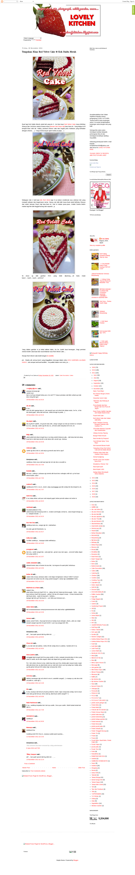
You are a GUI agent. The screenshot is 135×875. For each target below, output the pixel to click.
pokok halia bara (97, 714)
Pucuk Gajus (96, 744)
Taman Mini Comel (97, 784)
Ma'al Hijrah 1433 (98, 469)
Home (54, 767)
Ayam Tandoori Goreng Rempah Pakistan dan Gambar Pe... (101, 424)
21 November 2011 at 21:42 (35, 736)
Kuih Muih (95, 646)
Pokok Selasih (96, 728)
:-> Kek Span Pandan (104, 322)
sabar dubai (30, 607)
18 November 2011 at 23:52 (35, 625)
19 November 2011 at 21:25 (35, 669)
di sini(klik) (50, 356)
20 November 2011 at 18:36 (35, 721)
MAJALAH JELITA (97, 653)
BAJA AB (94, 535)
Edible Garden (96, 594)
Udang (94, 798)
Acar (93, 505)
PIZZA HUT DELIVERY (99, 700)
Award (93, 530)
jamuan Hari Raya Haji (57, 126)
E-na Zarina (105, 239)
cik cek (28, 406)
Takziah (94, 775)
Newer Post (26, 767)
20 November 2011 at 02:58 (35, 696)
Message (94, 665)
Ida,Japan (29, 421)
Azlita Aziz (29, 538)
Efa (27, 689)
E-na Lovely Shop (94, 163)
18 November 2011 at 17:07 (35, 489)
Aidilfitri (94, 507)
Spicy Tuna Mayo (98, 391)
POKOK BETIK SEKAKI (99, 710)
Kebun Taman (96, 629)
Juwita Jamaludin (31, 563)
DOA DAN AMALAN (97, 592)
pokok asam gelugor (98, 703)
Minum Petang (96, 672)
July (95, 378)
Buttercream (95, 566)
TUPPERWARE (96, 794)
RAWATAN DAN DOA (98, 756)
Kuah (93, 644)
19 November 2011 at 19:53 (35, 648)
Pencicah (94, 691)
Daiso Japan (95, 585)
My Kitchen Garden (97, 681)
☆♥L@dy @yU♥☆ (32, 388)
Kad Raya (95, 627)
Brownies (94, 554)
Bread (93, 549)
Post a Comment (29, 763)
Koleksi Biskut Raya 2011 (99, 639)
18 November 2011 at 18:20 (35, 501)
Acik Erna (29, 496)
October (96, 386)
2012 (93, 478)
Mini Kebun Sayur (97, 669)
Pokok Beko (95, 705)
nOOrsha (29, 676)
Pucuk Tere (95, 749)
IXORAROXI (30, 716)
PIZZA (94, 695)
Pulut (93, 751)
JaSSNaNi (29, 507)
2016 (93, 488)
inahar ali (29, 574)
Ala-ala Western (97, 521)
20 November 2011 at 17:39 (35, 710)
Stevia (93, 770)
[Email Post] (24, 377)
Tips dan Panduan (97, 789)
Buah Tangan (96, 559)
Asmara (28, 618)
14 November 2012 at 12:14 (35, 759)
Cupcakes (95, 582)
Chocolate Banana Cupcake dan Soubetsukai (102, 429)
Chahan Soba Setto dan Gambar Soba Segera (100, 453)
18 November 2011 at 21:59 (35, 568)
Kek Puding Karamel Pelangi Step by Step (105, 255)
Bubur (93, 561)
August (96, 380)
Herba (93, 613)
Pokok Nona (95, 724)
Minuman (94, 674)
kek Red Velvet (45, 200)
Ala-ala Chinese (96, 512)
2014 (93, 483)
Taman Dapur (96, 782)
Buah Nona (95, 556)
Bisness (94, 547)
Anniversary (95, 528)
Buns (93, 563)
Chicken (94, 575)
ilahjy (28, 434)
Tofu (93, 791)
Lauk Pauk (95, 648)
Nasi (93, 684)
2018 (93, 494)
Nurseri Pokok (96, 686)
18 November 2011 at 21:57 (35, 556)
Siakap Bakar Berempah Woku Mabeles (100, 473)
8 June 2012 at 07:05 (33, 748)
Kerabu (94, 634)
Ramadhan (95, 754)
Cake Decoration (64, 375)
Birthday (94, 542)
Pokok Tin (95, 733)
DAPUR (94, 587)
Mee (93, 660)
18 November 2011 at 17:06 (35, 478)
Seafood (94, 765)
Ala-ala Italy (95, 514)
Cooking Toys (96, 580)
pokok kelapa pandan (98, 719)
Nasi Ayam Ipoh (98, 466)
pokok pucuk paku (97, 726)
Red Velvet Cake (69, 124)
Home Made (95, 615)
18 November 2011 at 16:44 (35, 442)
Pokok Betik (95, 707)
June (95, 375)
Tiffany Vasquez (31, 754)
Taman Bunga (96, 777)
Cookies (94, 578)
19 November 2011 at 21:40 (35, 683)
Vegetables (95, 803)
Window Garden (97, 805)
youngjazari (30, 549)
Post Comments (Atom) (38, 771)
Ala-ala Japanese (97, 516)
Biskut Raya (95, 545)
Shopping (94, 768)
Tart (93, 787)
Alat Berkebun (96, 523)
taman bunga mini (97, 780)
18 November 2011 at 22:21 (35, 581)
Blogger (75, 860)
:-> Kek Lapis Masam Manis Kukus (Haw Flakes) (104, 343)
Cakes (71, 375)
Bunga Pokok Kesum (99, 435)
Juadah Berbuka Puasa (99, 625)
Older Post (81, 767)
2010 (93, 370)
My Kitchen (95, 679)
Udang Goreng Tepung (100, 433)
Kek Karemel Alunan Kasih (101, 445)
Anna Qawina (30, 654)
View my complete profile (97, 245)
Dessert (94, 589)
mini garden (95, 667)
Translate (38, 40)
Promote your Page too (95, 167)
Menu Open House (97, 662)
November (97, 388)
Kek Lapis (95, 632)
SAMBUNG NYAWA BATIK (100, 761)
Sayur (93, 763)
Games (94, 603)
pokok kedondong (97, 717)
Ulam (93, 801)
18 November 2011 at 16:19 (35, 399)
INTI (93, 622)
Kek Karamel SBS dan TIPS (105, 332)
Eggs (93, 596)
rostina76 (29, 484)
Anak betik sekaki (97, 526)
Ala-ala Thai (95, 519)
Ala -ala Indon (96, 509)
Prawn (93, 735)
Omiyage (94, 688)
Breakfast (94, 552)
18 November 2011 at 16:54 (35, 453)
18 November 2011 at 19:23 (35, 516)
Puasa (94, 738)
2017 (93, 491)
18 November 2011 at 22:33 (35, 600)
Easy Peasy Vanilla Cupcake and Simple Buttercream (102, 412)
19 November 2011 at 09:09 (35, 637)
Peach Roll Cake (98, 415)
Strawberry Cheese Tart (100, 464)
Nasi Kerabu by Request (101, 438)
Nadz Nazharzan (31, 702)
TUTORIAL (95, 796)
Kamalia (28, 471)
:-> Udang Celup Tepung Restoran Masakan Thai (105, 280)
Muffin (93, 677)
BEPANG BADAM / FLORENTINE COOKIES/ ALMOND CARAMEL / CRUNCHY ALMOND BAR (101, 293)
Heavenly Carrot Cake (100, 398)
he (92, 611)
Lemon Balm (95, 651)
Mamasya (29, 727)
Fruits (93, 601)
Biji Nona (94, 540)
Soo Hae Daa (30, 522)
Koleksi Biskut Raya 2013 (100, 641)
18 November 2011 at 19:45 (35, 543)
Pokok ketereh (96, 721)
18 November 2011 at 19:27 (35, 532)
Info (93, 620)
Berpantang (95, 538)
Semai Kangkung (98, 457)
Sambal (94, 758)
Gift (93, 608)
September (97, 383)
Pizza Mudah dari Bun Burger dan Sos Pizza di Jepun (101, 406)
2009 (93, 367)
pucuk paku (95, 747)
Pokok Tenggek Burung (99, 731)
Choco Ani (29, 643)
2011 (93, 373)
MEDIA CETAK (96, 658)
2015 (93, 486)
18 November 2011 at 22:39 (35, 612)
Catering (94, 573)
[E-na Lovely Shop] (90, 165)
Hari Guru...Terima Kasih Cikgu (105, 302)
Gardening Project (97, 606)
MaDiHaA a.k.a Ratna (33, 587)
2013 (93, 480)
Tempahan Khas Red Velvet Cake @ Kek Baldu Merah (102, 449)
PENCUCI (95, 693)
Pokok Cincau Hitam (98, 712)
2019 (93, 497)
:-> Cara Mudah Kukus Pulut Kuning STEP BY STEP (105, 266)
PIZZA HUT (95, 698)
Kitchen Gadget (96, 636)
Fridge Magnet (96, 599)
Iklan (93, 618)
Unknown (29, 448)
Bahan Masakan (97, 533)
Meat (93, 655)
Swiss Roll (95, 773)
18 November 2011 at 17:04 (35, 464)
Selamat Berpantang (103, 312)
